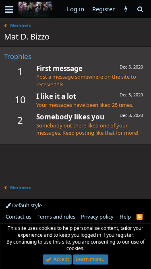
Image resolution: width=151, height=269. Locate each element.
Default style (26, 205)
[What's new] (126, 9)
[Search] (140, 9)
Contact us (18, 216)
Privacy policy (97, 216)
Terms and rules (56, 216)
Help (125, 216)
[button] (9, 9)
